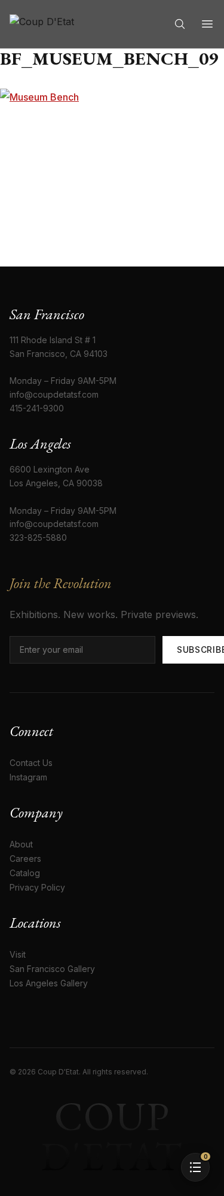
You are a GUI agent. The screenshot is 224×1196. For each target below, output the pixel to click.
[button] (195, 1167)
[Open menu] (207, 24)
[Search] (180, 24)
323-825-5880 (38, 537)
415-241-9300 (37, 408)
